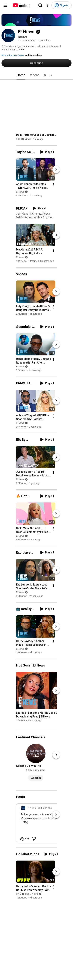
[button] (51, 75)
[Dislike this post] (34, 839)
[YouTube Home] (21, 5)
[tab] (20, 75)
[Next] (56, 169)
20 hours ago (45, 808)
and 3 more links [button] (33, 55)
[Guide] (5, 5)
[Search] (40, 5)
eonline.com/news (14, 55)
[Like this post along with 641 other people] (22, 839)
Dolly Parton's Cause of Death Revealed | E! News (36, 134)
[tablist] (36, 75)
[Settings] (47, 5)
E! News (20, 191)
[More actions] (53, 185)
